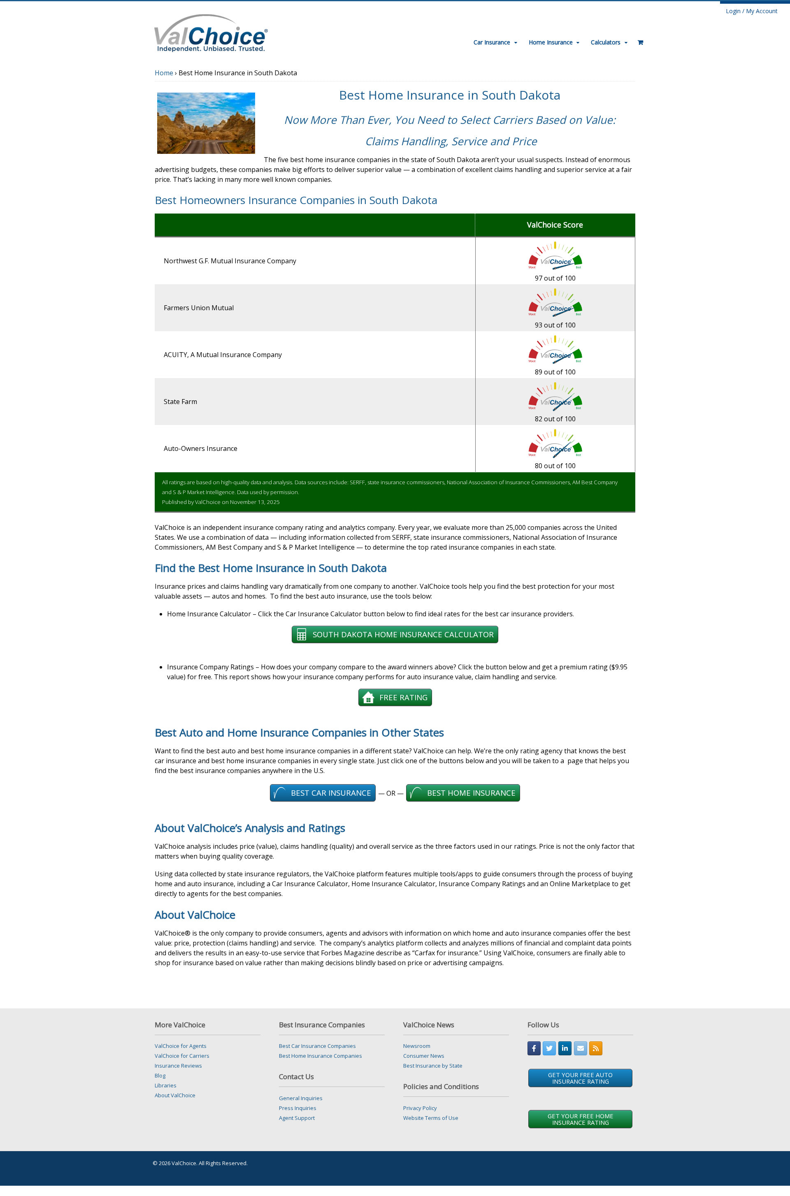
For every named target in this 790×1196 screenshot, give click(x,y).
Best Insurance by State (432, 1065)
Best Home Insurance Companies (320, 1055)
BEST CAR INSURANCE (331, 792)
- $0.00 (638, 39)
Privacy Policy (420, 1108)
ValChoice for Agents (181, 1046)
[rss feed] (595, 1048)
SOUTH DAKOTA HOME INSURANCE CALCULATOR (403, 634)
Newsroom (416, 1046)
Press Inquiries (297, 1108)
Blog (160, 1075)
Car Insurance (492, 42)
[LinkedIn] (565, 1048)
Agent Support (297, 1118)
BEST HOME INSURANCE (471, 792)
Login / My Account (752, 11)
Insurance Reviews (178, 1065)
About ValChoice (175, 1095)
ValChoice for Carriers (182, 1055)
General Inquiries (301, 1098)
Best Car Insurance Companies (317, 1046)
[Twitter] (549, 1048)
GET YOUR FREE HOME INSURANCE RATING (580, 1119)
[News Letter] (580, 1048)
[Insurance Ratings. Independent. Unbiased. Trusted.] (211, 31)
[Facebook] (534, 1048)
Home (164, 72)
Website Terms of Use (430, 1118)
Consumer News (423, 1055)
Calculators (605, 42)
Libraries (166, 1085)
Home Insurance (551, 42)
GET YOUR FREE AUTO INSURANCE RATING (580, 1078)
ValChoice (208, 502)
